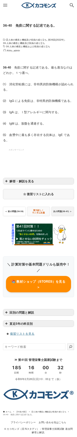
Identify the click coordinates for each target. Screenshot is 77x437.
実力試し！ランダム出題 (38, 211)
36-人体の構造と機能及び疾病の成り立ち (24, 43)
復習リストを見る (22, 333)
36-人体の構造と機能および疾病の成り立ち (28, 46)
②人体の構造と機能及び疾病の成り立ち (26, 39)
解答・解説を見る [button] (22, 181)
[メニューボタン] (5, 5)
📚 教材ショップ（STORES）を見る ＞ (39, 284)
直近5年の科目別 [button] (21, 323)
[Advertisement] (38, 161)
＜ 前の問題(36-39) (14, 211)
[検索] (70, 346)
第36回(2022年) (56, 39)
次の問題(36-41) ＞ (62, 211)
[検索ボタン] (72, 5)
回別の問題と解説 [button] (22, 312)
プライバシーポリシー (23, 422)
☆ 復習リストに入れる (38, 194)
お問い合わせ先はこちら (52, 422)
